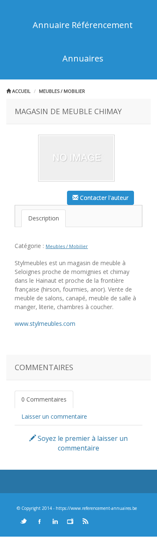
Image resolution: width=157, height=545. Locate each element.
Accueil (21, 91)
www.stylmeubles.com (45, 324)
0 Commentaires (44, 399)
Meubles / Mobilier (62, 91)
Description (43, 218)
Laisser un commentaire (54, 416)
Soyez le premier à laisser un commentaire (82, 443)
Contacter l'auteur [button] (103, 198)
